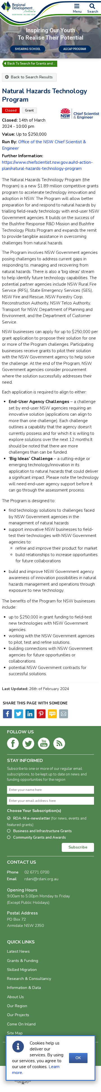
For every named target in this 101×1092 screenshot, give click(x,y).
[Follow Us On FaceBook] (13, 745)
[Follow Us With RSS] (59, 745)
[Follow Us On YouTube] (44, 745)
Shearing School (27, 49)
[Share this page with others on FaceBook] (7, 717)
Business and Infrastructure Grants (42, 831)
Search (92, 11)
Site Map (15, 1033)
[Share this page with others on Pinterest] (41, 717)
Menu (77, 11)
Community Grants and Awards (39, 837)
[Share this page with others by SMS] (52, 717)
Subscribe (77, 847)
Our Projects (18, 1015)
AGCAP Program (74, 49)
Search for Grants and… (37, 64)
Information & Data (24, 987)
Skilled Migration (22, 969)
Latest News (18, 951)
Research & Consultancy (29, 978)
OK (78, 1058)
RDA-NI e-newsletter (46, 821)
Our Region (17, 1006)
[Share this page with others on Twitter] (18, 717)
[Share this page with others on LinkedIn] (29, 717)
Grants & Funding (22, 960)
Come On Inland (21, 1024)
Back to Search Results (31, 77)
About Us (15, 997)
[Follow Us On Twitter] (28, 745)
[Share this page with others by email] (63, 717)
